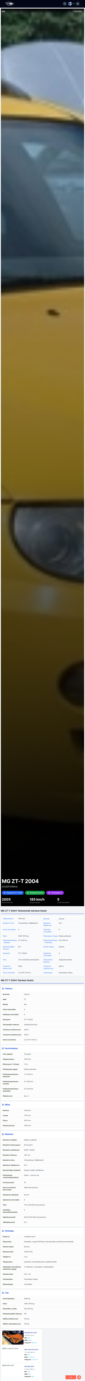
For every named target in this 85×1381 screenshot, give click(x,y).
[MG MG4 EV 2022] (13, 1338)
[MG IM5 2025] (13, 1371)
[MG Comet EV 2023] (13, 1354)
